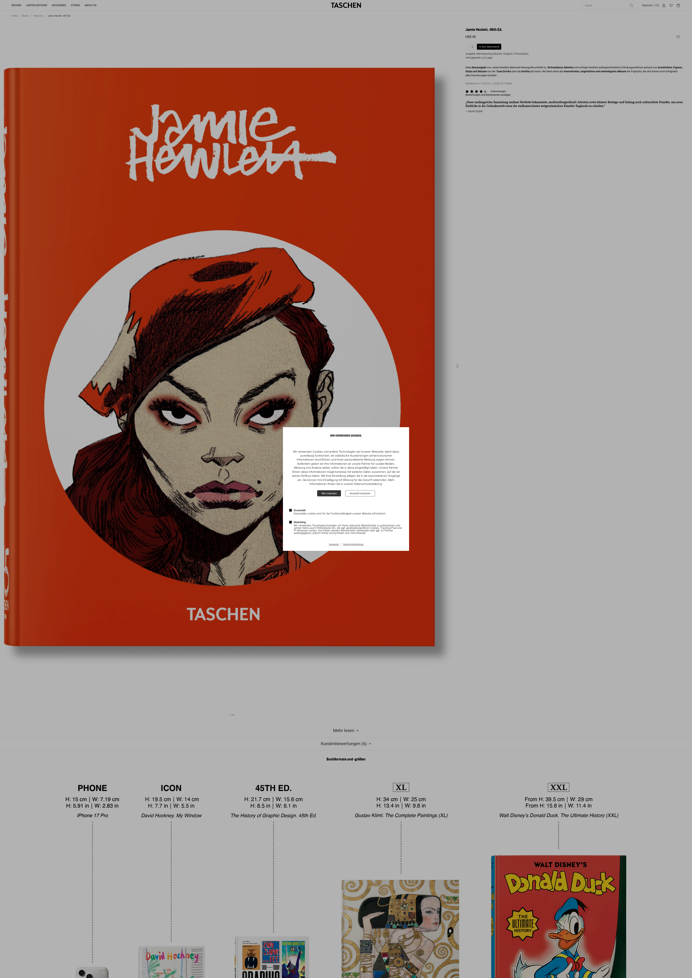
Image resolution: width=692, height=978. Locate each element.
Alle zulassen (329, 493)
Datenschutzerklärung (353, 544)
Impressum (334, 544)
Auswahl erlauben (360, 493)
